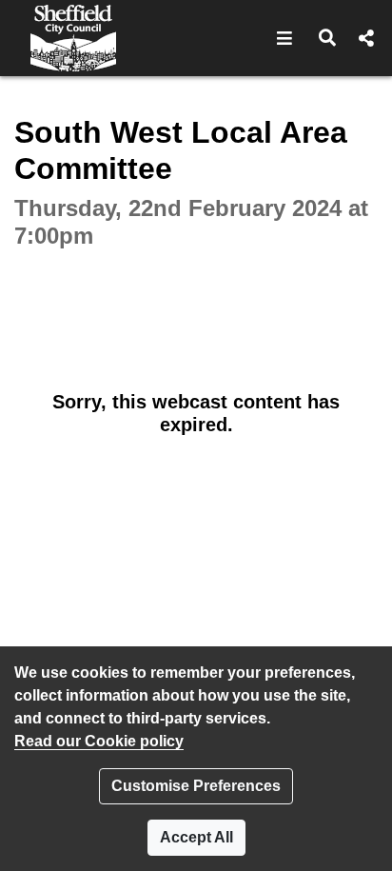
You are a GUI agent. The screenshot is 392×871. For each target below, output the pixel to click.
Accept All (196, 837)
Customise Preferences (196, 786)
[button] (285, 38)
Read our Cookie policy (99, 741)
